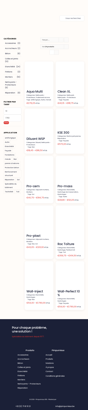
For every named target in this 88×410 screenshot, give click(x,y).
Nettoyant (70, 95)
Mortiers (9, 77)
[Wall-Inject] (39, 275)
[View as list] (56, 52)
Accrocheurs (11, 48)
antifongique (10, 138)
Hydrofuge (61, 250)
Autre (7, 142)
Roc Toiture (66, 244)
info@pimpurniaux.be (64, 406)
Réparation (10, 92)
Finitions (8, 71)
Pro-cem (33, 186)
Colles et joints (11, 58)
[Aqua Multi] (39, 75)
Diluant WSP (35, 139)
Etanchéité (10, 66)
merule (8, 159)
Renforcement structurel (11, 174)
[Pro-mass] (70, 170)
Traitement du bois (43, 97)
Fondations (9, 155)
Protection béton (12, 167)
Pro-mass (65, 186)
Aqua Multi (34, 91)
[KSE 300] (70, 120)
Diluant (38, 142)
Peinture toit (70, 250)
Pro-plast (33, 235)
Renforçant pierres (74, 136)
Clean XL (64, 91)
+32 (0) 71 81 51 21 (23, 406)
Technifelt (9, 192)
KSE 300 (63, 132)
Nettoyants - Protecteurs (11, 83)
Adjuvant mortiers (42, 190)
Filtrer (6, 123)
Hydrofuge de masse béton (68, 192)
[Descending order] (66, 40)
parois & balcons (12, 163)
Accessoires (10, 43)
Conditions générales (55, 376)
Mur (15, 159)
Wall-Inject (34, 291)
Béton (7, 53)
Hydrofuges (62, 194)
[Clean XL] (70, 75)
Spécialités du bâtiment (10, 186)
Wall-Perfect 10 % (69, 293)
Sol (18, 180)
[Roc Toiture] (70, 224)
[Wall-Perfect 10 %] (70, 275)
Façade (8, 150)
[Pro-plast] (39, 220)
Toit (17, 192)
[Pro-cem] (39, 170)
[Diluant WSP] (39, 123)
